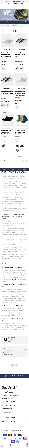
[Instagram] (6, 405)
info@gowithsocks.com (10, 395)
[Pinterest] (10, 405)
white (3, 68)
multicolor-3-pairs (17, 68)
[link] (14, 376)
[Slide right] (27, 224)
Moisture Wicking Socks (11, 25)
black (3, 146)
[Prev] (4, 160)
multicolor (17, 150)
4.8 (6, 1)
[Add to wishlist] (12, 36)
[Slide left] (2, 224)
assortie (17, 146)
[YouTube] (14, 405)
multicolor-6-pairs (22, 68)
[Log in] (22, 3)
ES (4, 348)
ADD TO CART (7, 49)
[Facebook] (2, 405)
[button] (14, 31)
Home (1, 25)
